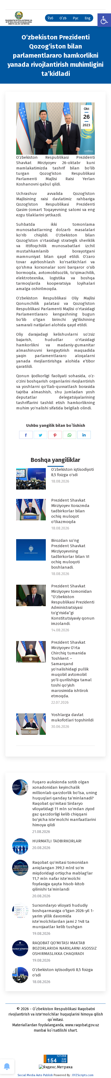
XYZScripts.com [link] (82, 1075)
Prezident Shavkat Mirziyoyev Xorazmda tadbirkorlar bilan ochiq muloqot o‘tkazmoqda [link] (70, 511)
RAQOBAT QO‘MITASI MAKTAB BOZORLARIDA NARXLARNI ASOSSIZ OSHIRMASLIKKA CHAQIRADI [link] (64, 948)
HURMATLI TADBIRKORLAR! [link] (56, 841)
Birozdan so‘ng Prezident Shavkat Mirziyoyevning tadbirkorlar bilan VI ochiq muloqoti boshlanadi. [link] (70, 554)
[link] (104, 20)
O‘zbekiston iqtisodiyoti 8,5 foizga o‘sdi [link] (72, 472)
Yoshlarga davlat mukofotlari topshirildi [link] (72, 717)
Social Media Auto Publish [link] (35, 1075)
